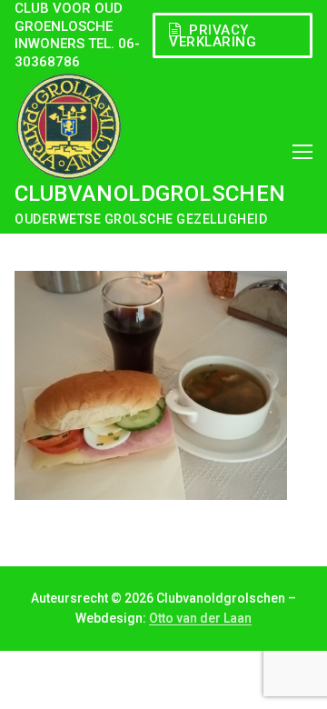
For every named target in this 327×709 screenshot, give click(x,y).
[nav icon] (302, 152)
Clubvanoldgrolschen (150, 193)
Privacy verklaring (212, 36)
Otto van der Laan (200, 618)
